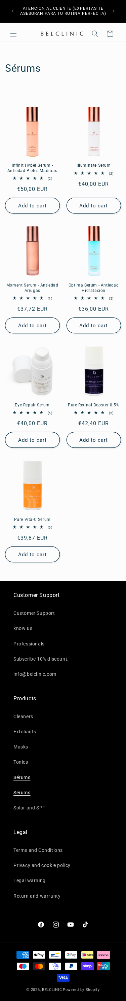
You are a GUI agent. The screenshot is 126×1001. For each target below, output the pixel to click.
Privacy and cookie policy (42, 865)
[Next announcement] (113, 11)
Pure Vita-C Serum (32, 519)
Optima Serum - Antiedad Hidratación (94, 288)
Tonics (20, 762)
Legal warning (29, 880)
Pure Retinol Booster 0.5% (93, 405)
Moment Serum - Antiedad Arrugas (32, 288)
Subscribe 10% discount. (41, 659)
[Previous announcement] (12, 11)
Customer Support (34, 613)
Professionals (29, 643)
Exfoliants (24, 731)
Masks (20, 746)
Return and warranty (36, 896)
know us (22, 628)
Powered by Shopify (81, 990)
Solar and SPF (29, 807)
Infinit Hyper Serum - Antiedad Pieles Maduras (32, 168)
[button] (13, 33)
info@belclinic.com (34, 674)
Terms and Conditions (38, 850)
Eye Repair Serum (32, 405)
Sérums (22, 777)
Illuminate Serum (94, 165)
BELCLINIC (52, 990)
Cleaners (23, 716)
